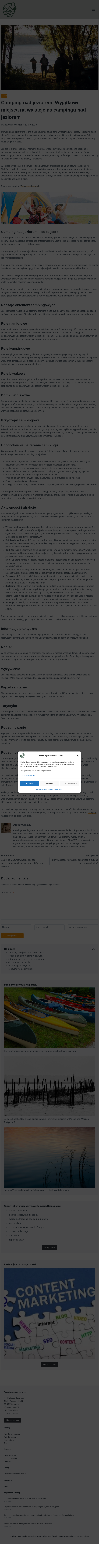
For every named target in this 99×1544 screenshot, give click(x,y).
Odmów (49, 783)
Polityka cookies (41, 789)
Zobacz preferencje (69, 783)
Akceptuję (29, 783)
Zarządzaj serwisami (28, 775)
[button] (77, 755)
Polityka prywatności (55, 789)
